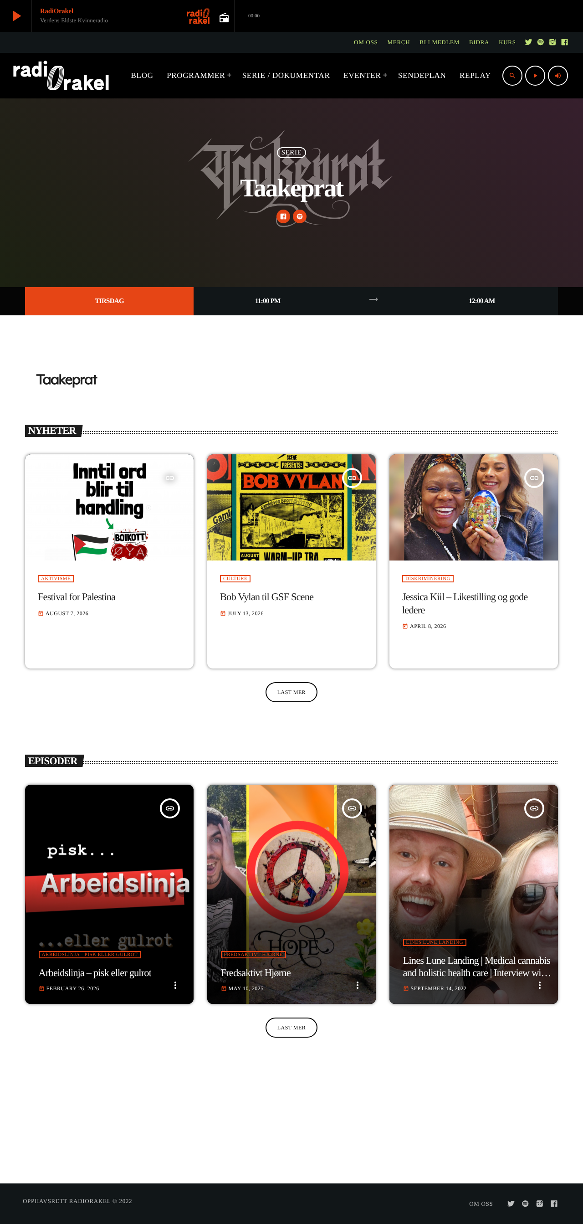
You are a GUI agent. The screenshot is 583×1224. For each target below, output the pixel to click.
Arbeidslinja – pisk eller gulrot (95, 972)
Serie (291, 152)
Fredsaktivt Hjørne (253, 954)
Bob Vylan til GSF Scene (266, 596)
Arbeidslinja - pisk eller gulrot (90, 954)
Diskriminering (427, 578)
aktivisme (56, 578)
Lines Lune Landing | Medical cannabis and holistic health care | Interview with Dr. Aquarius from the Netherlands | (476, 973)
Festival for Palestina (76, 596)
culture (235, 578)
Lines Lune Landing (434, 942)
